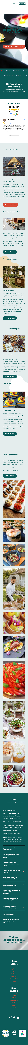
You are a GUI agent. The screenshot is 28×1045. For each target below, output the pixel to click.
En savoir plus (10, 252)
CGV (14, 968)
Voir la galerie (10, 475)
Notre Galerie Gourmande (14, 46)
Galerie (14, 969)
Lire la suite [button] (5, 132)
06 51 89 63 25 (22, 3)
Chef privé (14, 993)
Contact (14, 971)
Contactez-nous (10, 205)
